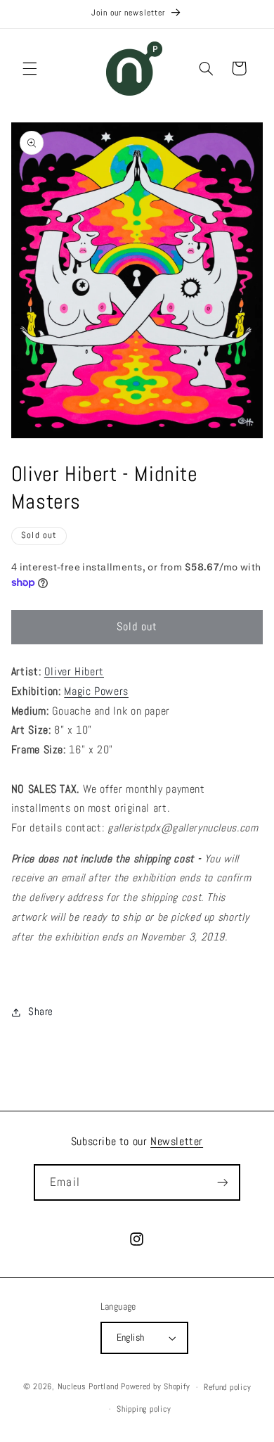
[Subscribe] (222, 1182)
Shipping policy (144, 1409)
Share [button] (40, 1011)
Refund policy (228, 1387)
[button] (29, 68)
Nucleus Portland (88, 1387)
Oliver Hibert (74, 672)
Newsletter (176, 1141)
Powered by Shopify (155, 1387)
